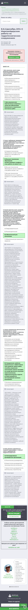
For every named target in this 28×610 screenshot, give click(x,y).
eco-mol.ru (14, 538)
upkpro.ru (14, 531)
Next (25, 571)
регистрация (14, 513)
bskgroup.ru (14, 533)
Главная (3, 7)
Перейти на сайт (14, 547)
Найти (23, 21)
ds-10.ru (14, 534)
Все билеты (14, 608)
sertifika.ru (14, 528)
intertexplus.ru (14, 539)
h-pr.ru (14, 536)
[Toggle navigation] (25, 3)
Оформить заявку (14, 57)
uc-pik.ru (14, 530)
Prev (3, 571)
